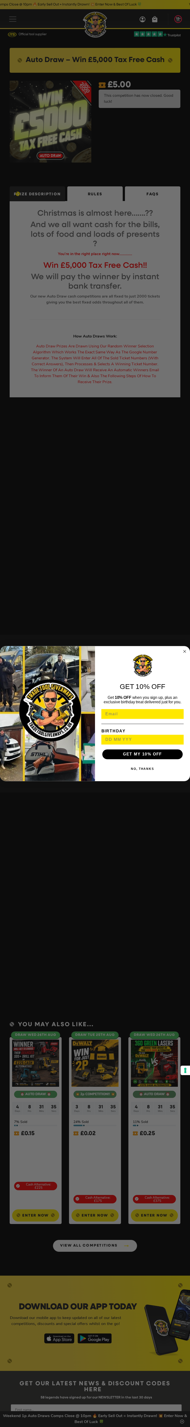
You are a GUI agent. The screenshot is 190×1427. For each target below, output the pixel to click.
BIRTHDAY (113, 731)
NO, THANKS (142, 769)
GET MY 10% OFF (142, 754)
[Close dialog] (185, 651)
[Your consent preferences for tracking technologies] (185, 1070)
